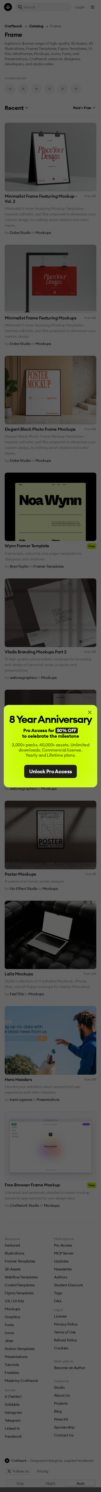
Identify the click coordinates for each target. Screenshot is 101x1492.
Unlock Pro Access (50, 771)
